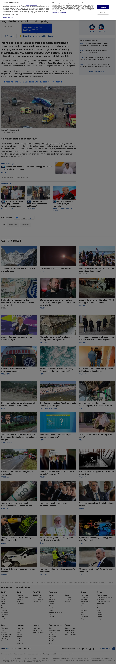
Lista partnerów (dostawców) (59, 12)
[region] (58, 10)
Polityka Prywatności (8, 17)
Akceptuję (103, 7)
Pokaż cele (103, 12)
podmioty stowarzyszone (31, 5)
